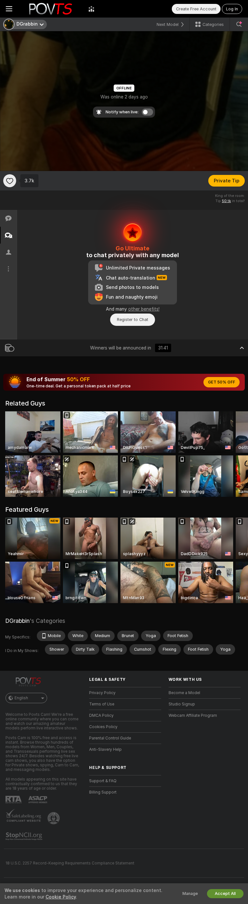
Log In (232, 8)
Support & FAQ (103, 781)
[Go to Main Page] (50, 8)
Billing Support (103, 792)
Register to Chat (132, 319)
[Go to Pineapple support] (54, 818)
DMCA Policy (101, 715)
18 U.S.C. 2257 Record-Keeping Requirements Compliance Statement (69, 863)
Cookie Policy (61, 896)
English (21, 698)
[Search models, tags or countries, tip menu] (239, 24)
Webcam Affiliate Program (193, 715)
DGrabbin (17, 620)
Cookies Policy (103, 727)
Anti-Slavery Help (105, 749)
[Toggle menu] (9, 8)
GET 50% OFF (221, 382)
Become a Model (184, 693)
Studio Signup (182, 704)
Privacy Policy (102, 693)
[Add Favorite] (9, 180)
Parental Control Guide (110, 738)
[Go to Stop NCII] (24, 836)
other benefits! (144, 309)
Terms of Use (101, 704)
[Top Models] (91, 8)
